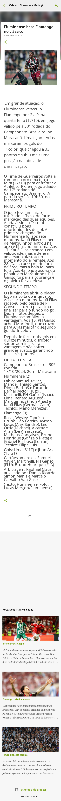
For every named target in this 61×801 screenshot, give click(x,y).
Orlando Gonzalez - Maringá (26, 5)
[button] (6, 42)
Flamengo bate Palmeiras (16, 699)
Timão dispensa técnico (15, 755)
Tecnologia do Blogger (32, 789)
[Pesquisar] (56, 5)
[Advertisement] (30, 567)
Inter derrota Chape (13, 643)
